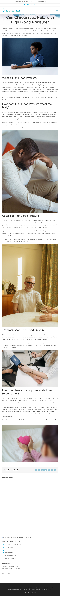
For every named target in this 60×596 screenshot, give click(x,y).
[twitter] (28, 592)
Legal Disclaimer (41, 589)
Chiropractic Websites (42, 588)
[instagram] (31, 592)
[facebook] (25, 592)
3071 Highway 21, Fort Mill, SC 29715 (14, 544)
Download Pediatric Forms (11, 558)
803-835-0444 (9, 547)
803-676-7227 (8, 550)
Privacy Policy (49, 589)
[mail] (35, 592)
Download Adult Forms (10, 555)
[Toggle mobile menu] (57, 10)
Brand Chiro (51, 588)
